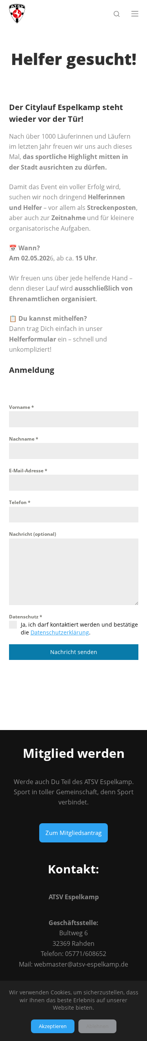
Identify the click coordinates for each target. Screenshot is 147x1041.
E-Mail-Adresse (28, 470)
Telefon (20, 502)
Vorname (21, 407)
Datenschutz (25, 616)
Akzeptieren (53, 1026)
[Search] (117, 14)
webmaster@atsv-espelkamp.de (81, 964)
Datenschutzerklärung (60, 632)
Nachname (23, 439)
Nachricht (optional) (32, 534)
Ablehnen (97, 1026)
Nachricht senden (73, 652)
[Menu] (134, 13)
